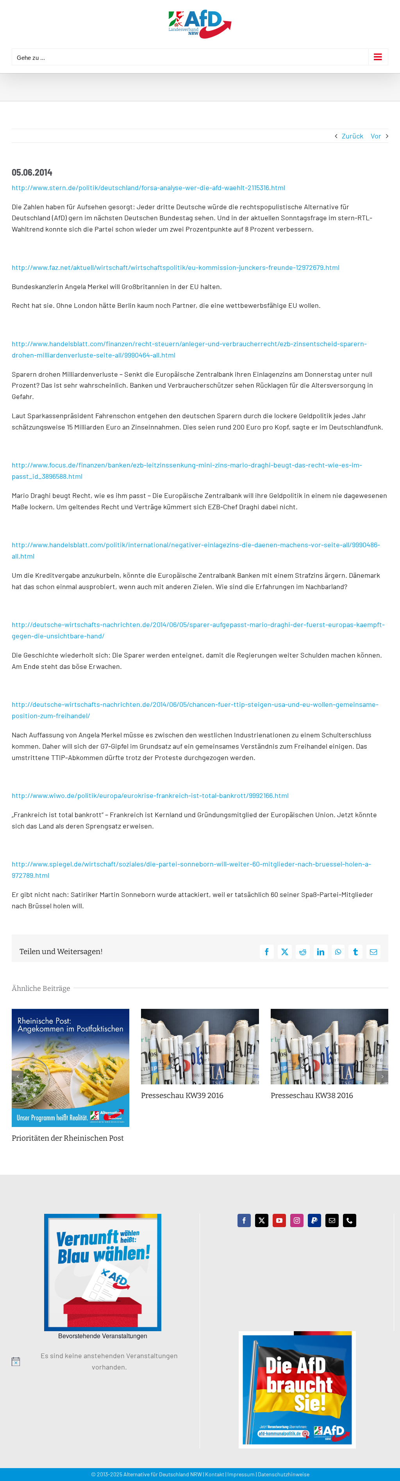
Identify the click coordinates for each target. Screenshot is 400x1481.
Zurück (352, 135)
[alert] (103, 1361)
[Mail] (332, 1220)
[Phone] (349, 1220)
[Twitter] (261, 1220)
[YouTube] (279, 1220)
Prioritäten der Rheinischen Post (68, 1138)
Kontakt (214, 1474)
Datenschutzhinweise (283, 1474)
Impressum (241, 1474)
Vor (376, 135)
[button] (17, 1076)
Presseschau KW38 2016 (312, 1095)
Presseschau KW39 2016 (182, 1095)
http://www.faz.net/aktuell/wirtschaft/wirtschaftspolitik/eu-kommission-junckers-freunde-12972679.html (175, 267)
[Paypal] (314, 1220)
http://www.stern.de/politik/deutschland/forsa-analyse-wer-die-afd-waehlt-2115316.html (148, 187)
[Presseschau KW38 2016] (329, 1013)
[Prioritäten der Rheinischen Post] (70, 1013)
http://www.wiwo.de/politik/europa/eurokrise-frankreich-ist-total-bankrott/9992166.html (150, 795)
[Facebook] (244, 1220)
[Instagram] (297, 1220)
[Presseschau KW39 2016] (200, 1013)
